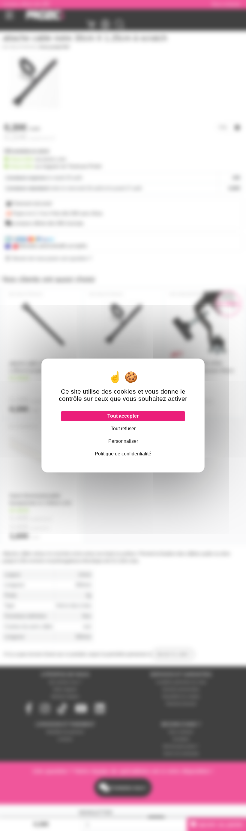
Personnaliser (123, 441)
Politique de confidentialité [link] (123, 453)
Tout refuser (123, 428)
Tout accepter (123, 415)
